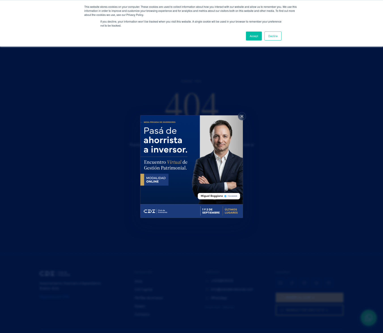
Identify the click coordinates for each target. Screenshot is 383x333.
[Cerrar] (242, 116)
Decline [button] (273, 36)
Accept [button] (254, 36)
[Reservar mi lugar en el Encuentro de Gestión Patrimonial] (191, 166)
